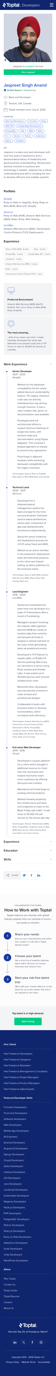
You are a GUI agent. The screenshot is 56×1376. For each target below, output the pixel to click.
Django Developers (14, 1154)
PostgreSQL (11, 131)
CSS (22, 131)
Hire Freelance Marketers (17, 1065)
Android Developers (14, 1142)
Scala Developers (13, 1248)
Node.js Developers (14, 1207)
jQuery (8, 140)
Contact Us (9, 1284)
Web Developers (12, 1124)
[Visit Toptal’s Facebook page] (32, 1342)
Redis (40, 131)
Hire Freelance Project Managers (21, 1077)
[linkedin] (38, 875)
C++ (7, 136)
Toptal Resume (11, 1296)
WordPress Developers (16, 1260)
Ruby (44, 121)
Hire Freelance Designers (17, 1059)
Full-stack (33, 121)
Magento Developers (15, 1201)
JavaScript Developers (16, 1189)
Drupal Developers (14, 1160)
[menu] (52, 4)
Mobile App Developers (16, 1130)
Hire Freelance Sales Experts (19, 1089)
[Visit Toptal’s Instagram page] (41, 1342)
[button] (28, 364)
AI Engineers (10, 1136)
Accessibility (44, 1362)
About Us (9, 1308)
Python (28, 136)
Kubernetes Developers (16, 1195)
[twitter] (24, 875)
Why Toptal (9, 1278)
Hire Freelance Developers (18, 1053)
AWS (31, 131)
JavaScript (40, 136)
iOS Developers (12, 1178)
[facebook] (31, 875)
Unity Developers (13, 1254)
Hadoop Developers (14, 1172)
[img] (20, 90)
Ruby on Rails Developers (17, 1237)
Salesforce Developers (16, 1242)
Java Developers (13, 1183)
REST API (9, 126)
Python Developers (14, 1225)
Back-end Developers (15, 121)
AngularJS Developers (16, 1148)
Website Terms (29, 1362)
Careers (8, 1302)
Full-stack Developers (15, 1107)
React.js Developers (14, 1231)
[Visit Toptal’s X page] (24, 1342)
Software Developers (15, 1119)
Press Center (10, 1290)
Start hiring (28, 1021)
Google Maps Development (29, 126)
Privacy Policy (12, 1362)
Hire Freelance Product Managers (22, 1083)
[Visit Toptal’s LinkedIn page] (15, 1342)
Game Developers (13, 1166)
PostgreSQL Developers (16, 1219)
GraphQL (20, 140)
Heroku (17, 136)
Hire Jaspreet (28, 72)
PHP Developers (12, 1213)
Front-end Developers (15, 1113)
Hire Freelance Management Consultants (25, 1071)
